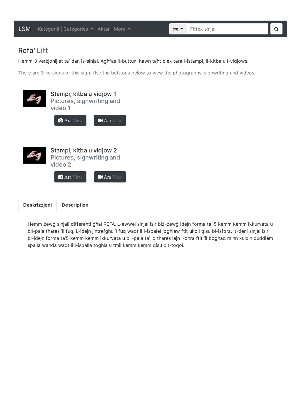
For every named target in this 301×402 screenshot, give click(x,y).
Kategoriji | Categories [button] (63, 29)
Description (75, 205)
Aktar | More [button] (112, 29)
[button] (70, 120)
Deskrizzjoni (37, 205)
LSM (25, 28)
